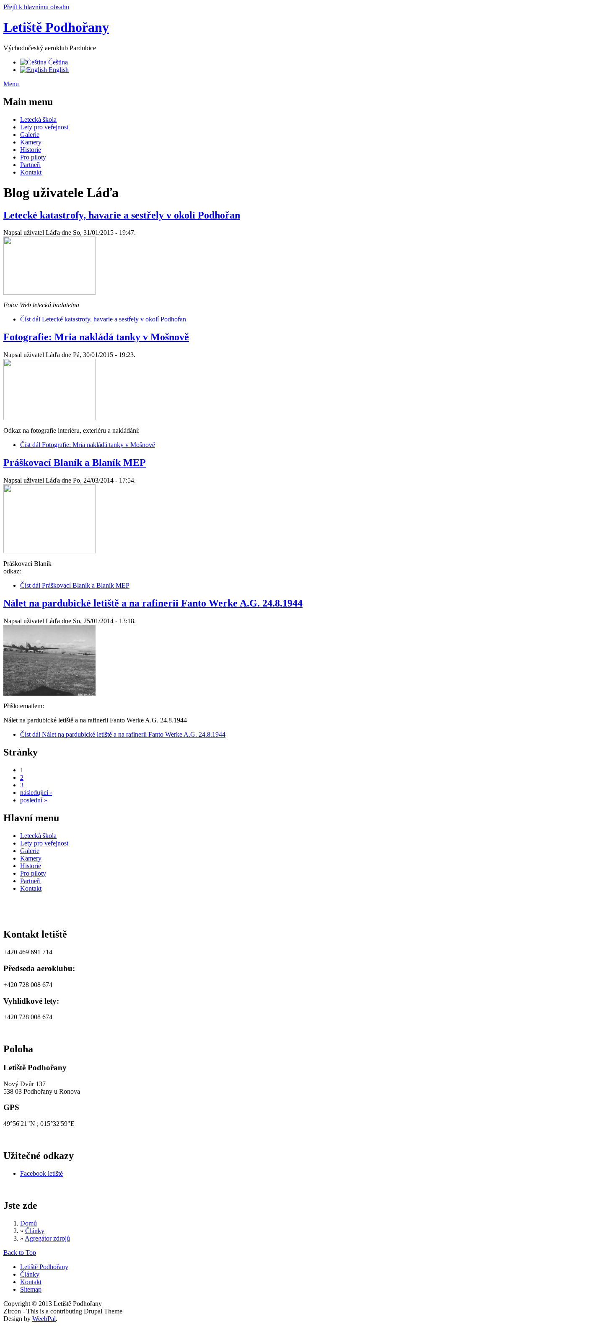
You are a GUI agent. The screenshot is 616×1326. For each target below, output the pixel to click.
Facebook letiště (41, 1173)
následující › (36, 792)
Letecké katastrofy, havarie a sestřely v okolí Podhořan (121, 215)
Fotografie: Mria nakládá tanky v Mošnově (96, 337)
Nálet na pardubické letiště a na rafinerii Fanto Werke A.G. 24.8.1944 (153, 603)
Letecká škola (38, 119)
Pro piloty (33, 157)
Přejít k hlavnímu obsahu (36, 6)
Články (34, 1230)
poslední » (33, 800)
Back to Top (19, 1252)
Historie (30, 149)
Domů (28, 1223)
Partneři (30, 164)
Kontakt (30, 172)
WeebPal (44, 1318)
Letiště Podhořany (56, 27)
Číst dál (103, 319)
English (58, 69)
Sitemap (30, 1289)
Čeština (57, 62)
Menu (11, 83)
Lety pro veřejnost (44, 127)
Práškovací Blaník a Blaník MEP (74, 462)
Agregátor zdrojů (47, 1238)
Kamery (30, 142)
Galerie (29, 134)
